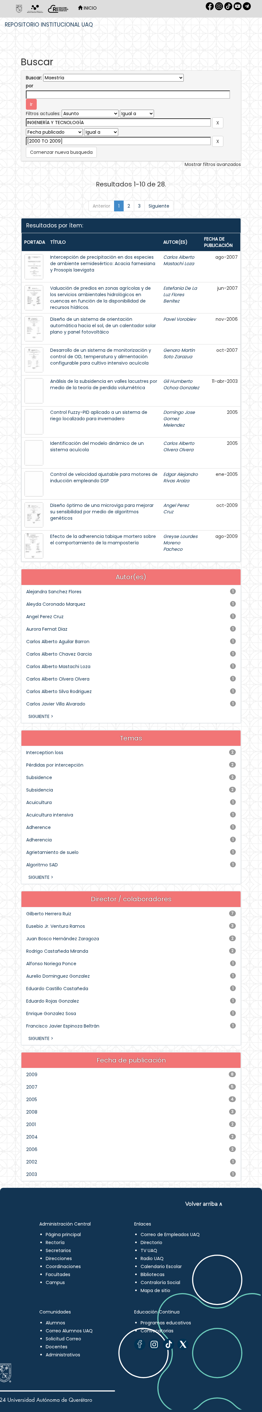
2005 (31, 1099)
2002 (31, 1162)
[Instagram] (154, 1344)
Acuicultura (39, 802)
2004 (32, 1137)
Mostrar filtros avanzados (213, 164)
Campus (55, 1282)
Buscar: (34, 78)
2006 (31, 1149)
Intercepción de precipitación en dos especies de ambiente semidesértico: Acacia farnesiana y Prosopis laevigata (102, 263)
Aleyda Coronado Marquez (55, 604)
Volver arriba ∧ (204, 1204)
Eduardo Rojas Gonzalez (52, 1001)
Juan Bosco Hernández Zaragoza (62, 938)
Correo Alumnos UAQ (69, 1331)
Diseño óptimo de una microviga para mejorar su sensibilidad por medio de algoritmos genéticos (102, 511)
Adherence (38, 827)
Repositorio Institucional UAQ (49, 24)
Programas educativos (166, 1323)
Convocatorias (157, 1331)
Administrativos (63, 1355)
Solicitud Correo (63, 1339)
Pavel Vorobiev (179, 319)
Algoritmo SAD (42, 865)
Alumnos (55, 1323)
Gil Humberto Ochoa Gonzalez (181, 384)
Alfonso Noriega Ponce (51, 963)
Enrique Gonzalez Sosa (51, 1013)
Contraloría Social (160, 1282)
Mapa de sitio (155, 1290)
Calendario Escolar (161, 1266)
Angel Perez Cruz (45, 616)
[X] (183, 1344)
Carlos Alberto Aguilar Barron (57, 641)
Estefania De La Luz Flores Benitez (180, 294)
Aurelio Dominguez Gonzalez (58, 976)
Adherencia (39, 840)
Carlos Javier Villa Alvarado (55, 704)
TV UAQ (149, 1250)
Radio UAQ (152, 1258)
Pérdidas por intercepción (54, 765)
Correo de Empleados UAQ (170, 1234)
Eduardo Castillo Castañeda (57, 988)
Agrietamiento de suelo (52, 852)
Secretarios (58, 1250)
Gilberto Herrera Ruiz (48, 914)
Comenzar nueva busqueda (61, 152)
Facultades (58, 1274)
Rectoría (55, 1242)
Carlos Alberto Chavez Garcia (59, 654)
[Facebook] (139, 1344)
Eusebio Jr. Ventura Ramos (55, 926)
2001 (31, 1124)
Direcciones (59, 1258)
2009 (31, 1074)
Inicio (89, 8)
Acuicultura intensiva (49, 815)
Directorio (151, 1242)
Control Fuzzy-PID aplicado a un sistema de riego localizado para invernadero (98, 415)
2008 (31, 1112)
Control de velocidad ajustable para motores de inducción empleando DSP (104, 477)
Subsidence (39, 777)
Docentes (56, 1347)
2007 (31, 1087)
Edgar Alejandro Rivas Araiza (180, 477)
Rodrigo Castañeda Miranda (57, 951)
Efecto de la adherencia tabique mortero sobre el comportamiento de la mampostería (103, 539)
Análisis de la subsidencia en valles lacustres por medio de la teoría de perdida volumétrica (103, 384)
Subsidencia (39, 790)
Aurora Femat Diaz (46, 629)
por (29, 86)
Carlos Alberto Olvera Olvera (178, 446)
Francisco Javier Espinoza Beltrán (62, 1026)
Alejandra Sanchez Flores (53, 591)
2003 (31, 1174)
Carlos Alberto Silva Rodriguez (59, 691)
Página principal (63, 1234)
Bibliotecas (153, 1274)
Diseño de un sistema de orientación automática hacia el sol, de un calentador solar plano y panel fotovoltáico (103, 325)
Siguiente (159, 206)
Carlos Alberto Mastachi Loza (178, 260)
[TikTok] (168, 1344)
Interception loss (44, 752)
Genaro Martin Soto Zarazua (179, 353)
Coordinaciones (63, 1266)
